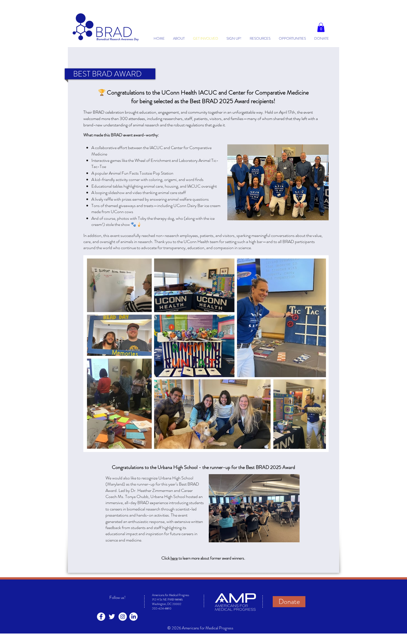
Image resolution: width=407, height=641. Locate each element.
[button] (321, 27)
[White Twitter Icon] (112, 616)
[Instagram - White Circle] (123, 616)
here (174, 558)
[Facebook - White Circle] (101, 616)
